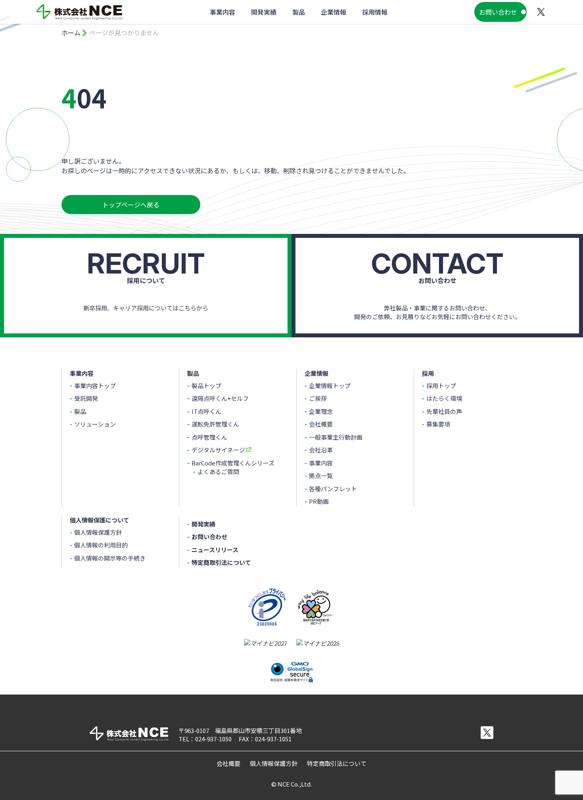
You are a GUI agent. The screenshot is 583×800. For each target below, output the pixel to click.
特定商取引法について (221, 562)
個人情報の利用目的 (101, 545)
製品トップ (206, 385)
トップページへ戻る (130, 204)
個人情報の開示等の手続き (110, 558)
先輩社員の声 (444, 411)
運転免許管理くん (215, 424)
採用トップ (441, 385)
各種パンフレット (333, 488)
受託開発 (86, 398)
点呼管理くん (209, 437)
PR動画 (319, 501)
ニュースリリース (215, 549)
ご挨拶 (318, 398)
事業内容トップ (95, 385)
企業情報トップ (330, 385)
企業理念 (321, 411)
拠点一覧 (321, 475)
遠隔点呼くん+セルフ (220, 398)
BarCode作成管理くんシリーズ (233, 463)
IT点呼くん (206, 411)
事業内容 (321, 463)
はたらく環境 (444, 398)
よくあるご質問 (218, 471)
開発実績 (203, 524)
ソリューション (95, 424)
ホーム (71, 32)
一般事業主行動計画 (335, 437)
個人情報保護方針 (98, 532)
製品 (80, 411)
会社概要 (321, 424)
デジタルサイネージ (218, 450)
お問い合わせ (498, 12)
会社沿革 (321, 450)
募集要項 (438, 424)
